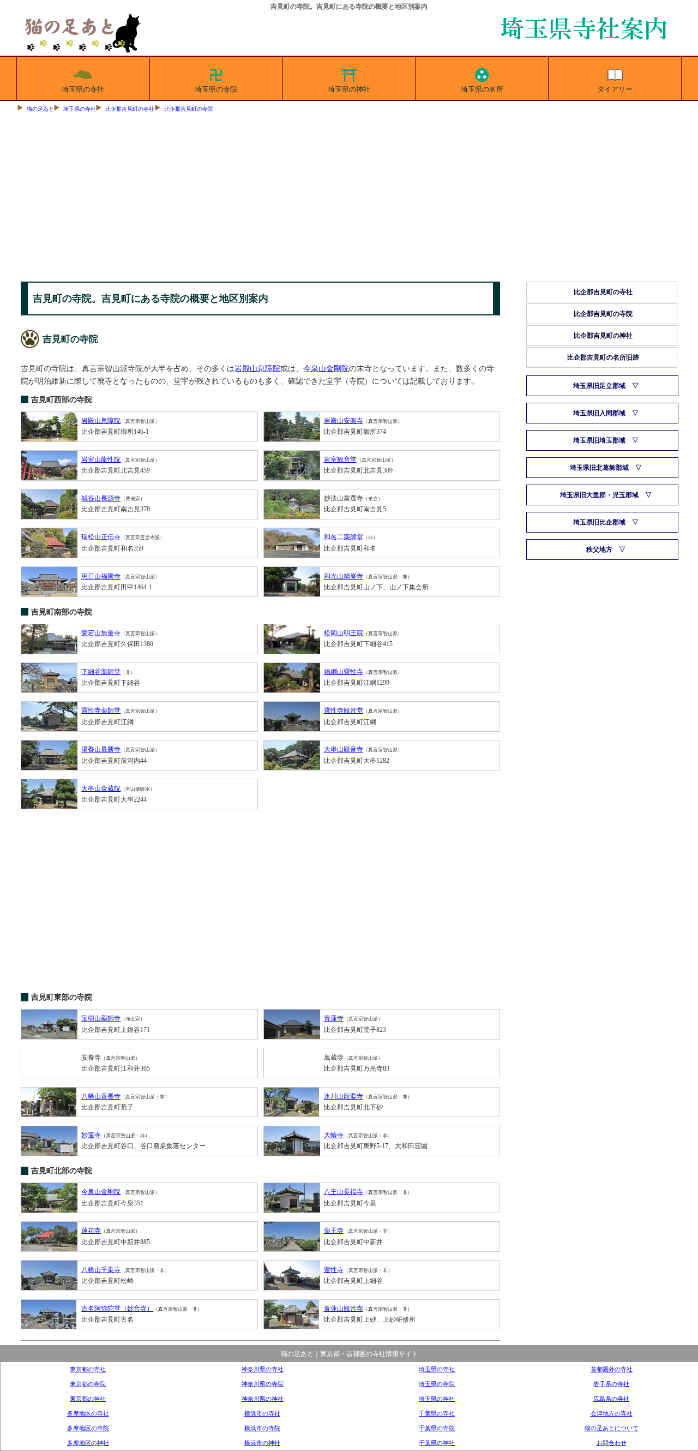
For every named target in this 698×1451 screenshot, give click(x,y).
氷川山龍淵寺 (343, 1096)
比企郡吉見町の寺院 (188, 109)
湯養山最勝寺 (101, 749)
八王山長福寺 (343, 1192)
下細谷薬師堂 (101, 672)
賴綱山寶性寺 (343, 672)
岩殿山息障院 (257, 368)
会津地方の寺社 (612, 1413)
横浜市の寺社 (262, 1413)
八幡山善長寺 (101, 1096)
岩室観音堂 (340, 459)
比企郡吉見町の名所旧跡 (603, 357)
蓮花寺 (91, 1230)
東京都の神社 (88, 1398)
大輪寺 (334, 1135)
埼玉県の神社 (349, 89)
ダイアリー (615, 89)
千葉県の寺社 (437, 1413)
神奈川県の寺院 (263, 1384)
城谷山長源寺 (101, 498)
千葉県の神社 (437, 1443)
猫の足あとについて (612, 1428)
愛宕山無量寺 (101, 633)
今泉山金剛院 (326, 368)
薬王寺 (334, 1230)
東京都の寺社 (88, 1369)
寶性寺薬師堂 (101, 710)
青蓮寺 (334, 1018)
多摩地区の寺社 (88, 1413)
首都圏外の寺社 (612, 1369)
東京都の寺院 (88, 1384)
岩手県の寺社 (611, 1384)
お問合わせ (612, 1443)
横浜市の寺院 (262, 1428)
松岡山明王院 (343, 633)
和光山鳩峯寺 (343, 576)
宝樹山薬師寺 (101, 1018)
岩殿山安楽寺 (343, 421)
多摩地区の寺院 (88, 1428)
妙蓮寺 (91, 1135)
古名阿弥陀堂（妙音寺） (117, 1308)
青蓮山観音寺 (343, 1308)
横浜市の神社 (262, 1443)
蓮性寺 (334, 1270)
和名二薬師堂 (343, 537)
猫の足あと (40, 109)
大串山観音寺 (343, 749)
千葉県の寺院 (437, 1428)
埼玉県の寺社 (83, 89)
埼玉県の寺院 (216, 89)
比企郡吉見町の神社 (603, 335)
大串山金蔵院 (101, 788)
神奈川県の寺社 (263, 1369)
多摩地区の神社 (88, 1443)
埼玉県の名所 (482, 89)
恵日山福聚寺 (101, 576)
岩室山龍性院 (101, 459)
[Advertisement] (349, 199)
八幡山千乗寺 (101, 1270)
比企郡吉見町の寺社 (129, 109)
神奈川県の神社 (263, 1398)
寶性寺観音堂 (343, 710)
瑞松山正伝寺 (101, 537)
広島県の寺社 (611, 1398)
